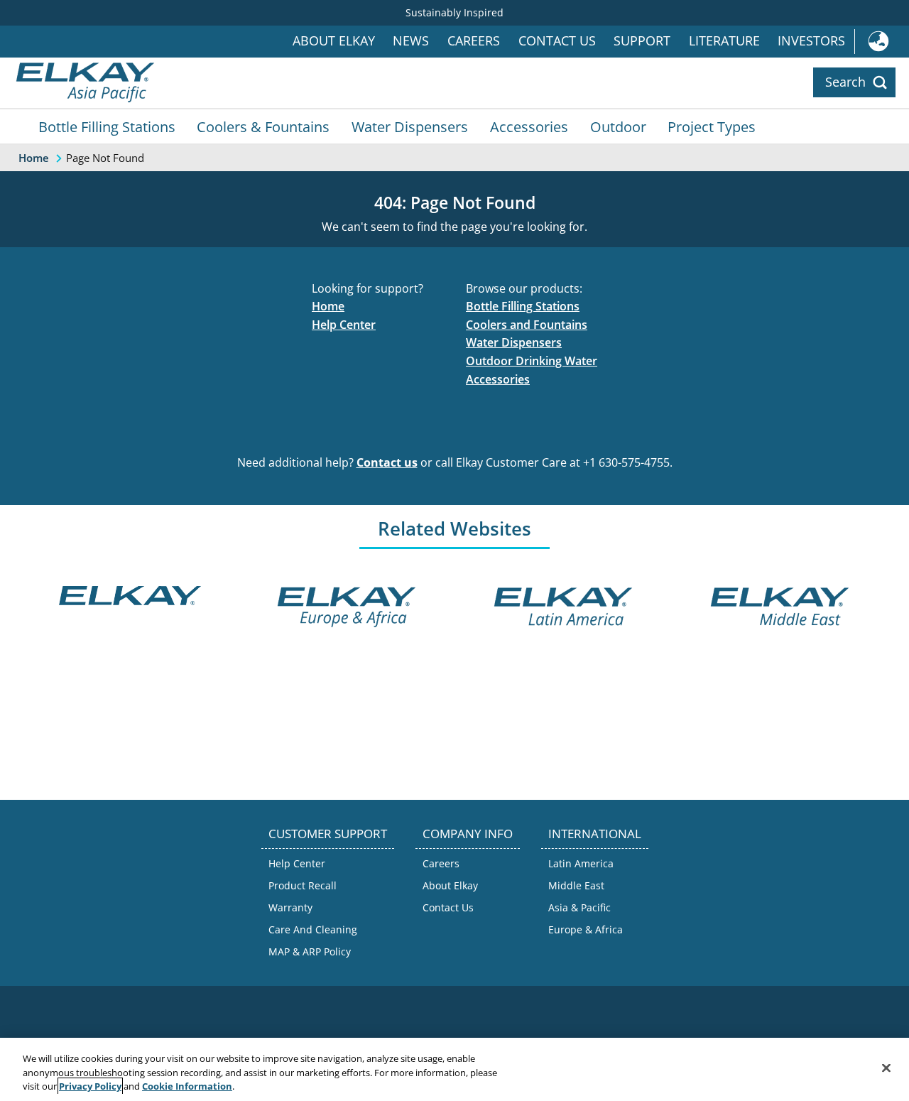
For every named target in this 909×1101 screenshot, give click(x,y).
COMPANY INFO (468, 833)
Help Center (344, 324)
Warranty (290, 907)
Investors (811, 41)
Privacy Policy (90, 1086)
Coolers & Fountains (263, 126)
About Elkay (334, 41)
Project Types (712, 126)
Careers (473, 41)
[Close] (886, 1067)
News (411, 41)
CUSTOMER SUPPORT (327, 833)
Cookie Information (187, 1086)
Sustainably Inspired (454, 12)
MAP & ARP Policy (309, 951)
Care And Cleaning (312, 929)
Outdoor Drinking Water (531, 361)
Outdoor (618, 126)
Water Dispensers (410, 126)
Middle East (576, 885)
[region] (454, 1069)
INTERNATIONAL (594, 833)
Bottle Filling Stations (106, 126)
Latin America (581, 863)
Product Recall (302, 885)
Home (328, 306)
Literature (724, 41)
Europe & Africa (585, 929)
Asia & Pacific (579, 907)
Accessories (529, 126)
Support (642, 41)
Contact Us (557, 41)
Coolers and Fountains (526, 324)
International (881, 42)
